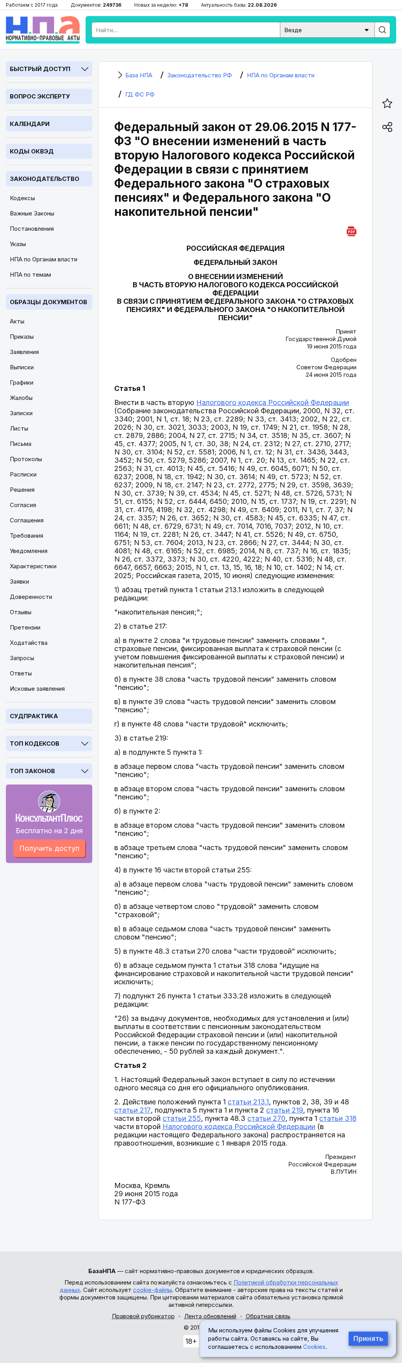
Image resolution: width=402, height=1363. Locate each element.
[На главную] (43, 30)
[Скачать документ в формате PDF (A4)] (351, 230)
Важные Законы (32, 213)
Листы (19, 428)
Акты (17, 321)
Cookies (314, 1346)
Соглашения (27, 520)
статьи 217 (132, 1110)
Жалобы (21, 397)
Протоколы (26, 459)
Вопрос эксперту (40, 96)
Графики (21, 382)
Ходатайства (29, 642)
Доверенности (31, 596)
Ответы (21, 673)
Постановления (32, 228)
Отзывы (20, 612)
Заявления (24, 352)
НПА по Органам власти (43, 259)
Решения (22, 489)
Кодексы (22, 198)
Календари (29, 124)
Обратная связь (268, 1316)
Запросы (22, 658)
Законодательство (44, 178)
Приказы (22, 336)
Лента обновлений (210, 1316)
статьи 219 (284, 1110)
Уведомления (29, 551)
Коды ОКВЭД (32, 151)
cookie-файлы (152, 1290)
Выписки (22, 367)
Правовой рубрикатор (143, 1316)
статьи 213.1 (248, 1102)
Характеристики (33, 566)
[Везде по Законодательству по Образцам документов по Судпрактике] (327, 29)
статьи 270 (266, 1118)
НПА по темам (30, 274)
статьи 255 (182, 1118)
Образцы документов (48, 302)
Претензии (25, 627)
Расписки (23, 474)
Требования (26, 535)
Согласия (23, 505)
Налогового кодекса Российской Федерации (272, 402)
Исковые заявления (37, 688)
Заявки (19, 581)
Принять (368, 1339)
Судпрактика (34, 716)
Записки (21, 413)
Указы (18, 244)
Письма (20, 443)
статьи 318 (337, 1118)
